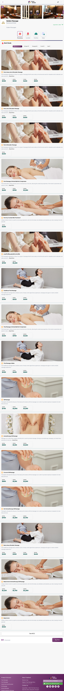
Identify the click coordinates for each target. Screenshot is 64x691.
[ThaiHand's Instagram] (50, 686)
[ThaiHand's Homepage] (32, 2)
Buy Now (57, 640)
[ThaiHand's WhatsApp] (58, 686)
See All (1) (32, 633)
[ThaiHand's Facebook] (47, 686)
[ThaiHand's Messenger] (56, 686)
